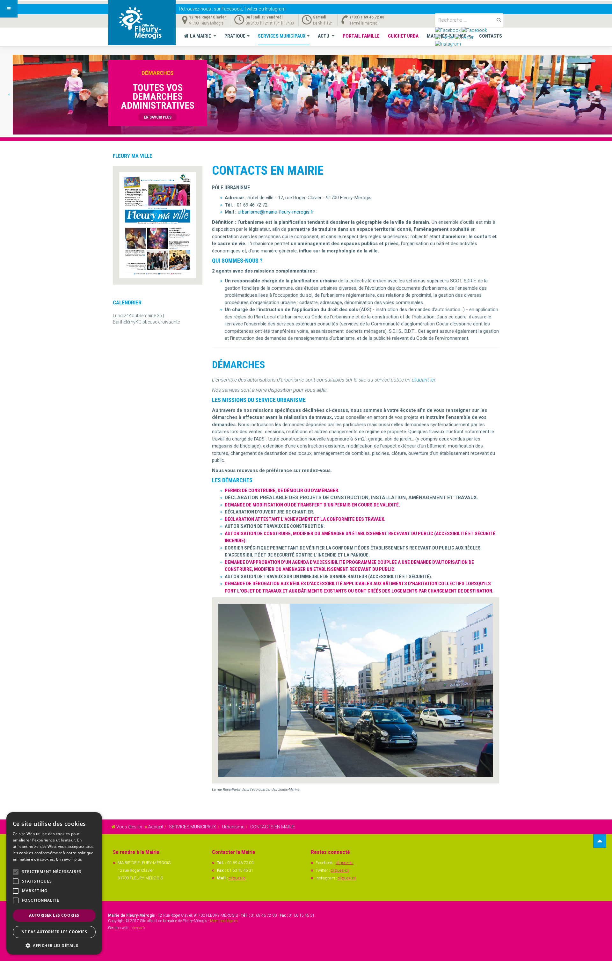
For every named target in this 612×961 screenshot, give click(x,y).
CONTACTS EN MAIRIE (268, 170)
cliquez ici (237, 878)
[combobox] (469, 20)
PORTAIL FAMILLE (361, 36)
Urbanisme (233, 826)
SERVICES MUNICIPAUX (281, 36)
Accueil (155, 826)
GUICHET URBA (403, 36)
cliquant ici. (424, 380)
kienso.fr (138, 928)
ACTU (324, 36)
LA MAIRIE (201, 36)
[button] (54, 945)
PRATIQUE (234, 36)
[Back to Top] (599, 841)
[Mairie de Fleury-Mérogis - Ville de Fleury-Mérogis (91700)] (142, 22)
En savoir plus (69, 859)
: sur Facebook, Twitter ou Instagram (232, 8)
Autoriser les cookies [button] (54, 915)
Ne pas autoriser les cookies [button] (54, 932)
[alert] (54, 883)
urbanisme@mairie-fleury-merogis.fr (276, 212)
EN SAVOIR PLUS (157, 117)
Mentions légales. (224, 921)
